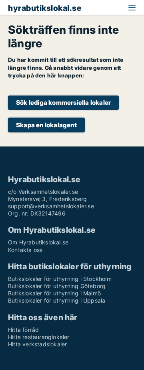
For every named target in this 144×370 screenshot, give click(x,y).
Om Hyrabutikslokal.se (38, 242)
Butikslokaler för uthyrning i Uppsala (56, 300)
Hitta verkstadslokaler (37, 344)
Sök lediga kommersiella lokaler (63, 102)
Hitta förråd (23, 329)
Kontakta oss (25, 249)
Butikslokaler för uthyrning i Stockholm (60, 278)
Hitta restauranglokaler (39, 336)
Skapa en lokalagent (46, 125)
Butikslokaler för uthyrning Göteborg (57, 286)
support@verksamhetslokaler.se (51, 206)
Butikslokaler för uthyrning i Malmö (54, 293)
